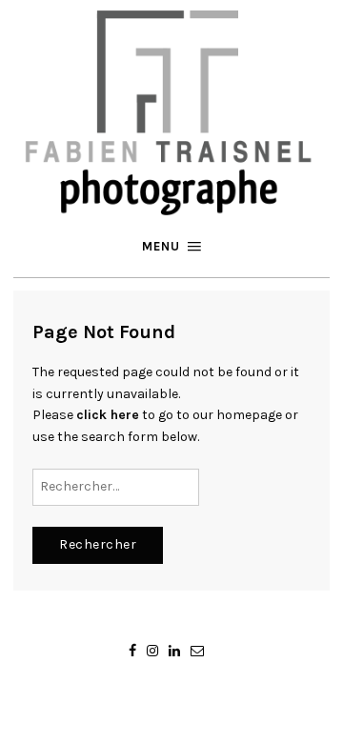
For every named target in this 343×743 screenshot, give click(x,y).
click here (107, 415)
